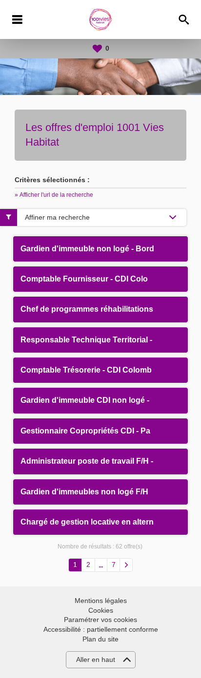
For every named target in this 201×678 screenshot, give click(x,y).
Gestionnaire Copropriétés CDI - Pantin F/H (99, 431)
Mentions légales (101, 600)
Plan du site (100, 639)
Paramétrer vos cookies (100, 619)
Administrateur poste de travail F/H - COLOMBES (110, 461)
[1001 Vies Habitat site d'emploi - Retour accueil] (101, 19)
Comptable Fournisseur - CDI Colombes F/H (101, 279)
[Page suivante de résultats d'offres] (126, 565)
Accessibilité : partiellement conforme (100, 629)
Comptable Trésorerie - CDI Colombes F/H (97, 370)
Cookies (100, 610)
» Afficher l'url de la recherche (54, 194)
